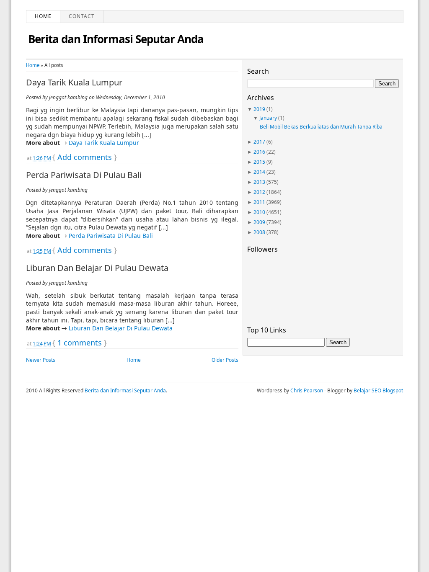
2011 (259, 202)
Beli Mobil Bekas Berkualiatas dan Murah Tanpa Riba (321, 126)
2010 (259, 212)
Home (43, 16)
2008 (259, 232)
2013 (259, 182)
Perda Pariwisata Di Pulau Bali (84, 175)
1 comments (79, 343)
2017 (259, 141)
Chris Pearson (306, 390)
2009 (259, 222)
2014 (259, 171)
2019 (259, 109)
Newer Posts (40, 359)
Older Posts (225, 359)
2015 (259, 161)
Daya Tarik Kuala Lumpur (74, 82)
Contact (82, 16)
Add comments (84, 157)
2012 (259, 192)
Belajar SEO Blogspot (378, 390)
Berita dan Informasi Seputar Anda (116, 38)
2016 (259, 151)
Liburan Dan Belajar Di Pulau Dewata (97, 268)
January (268, 117)
